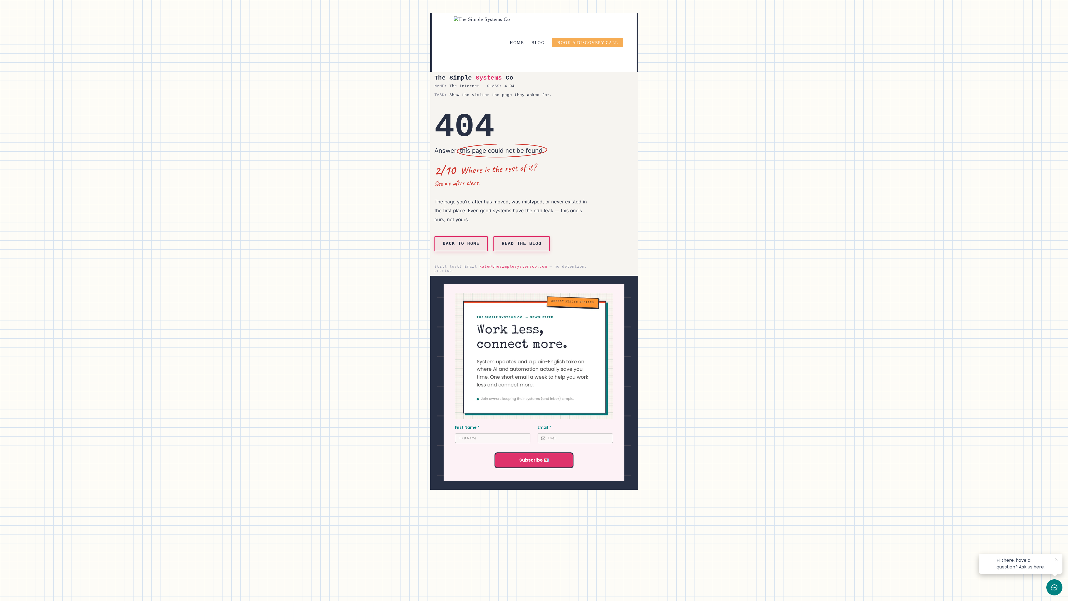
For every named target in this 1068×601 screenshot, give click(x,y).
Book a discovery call (587, 42)
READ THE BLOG (522, 243)
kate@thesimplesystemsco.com (513, 267)
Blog (538, 42)
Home (517, 42)
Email (544, 427)
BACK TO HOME (461, 243)
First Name (467, 427)
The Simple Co (473, 78)
